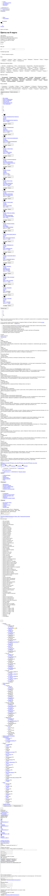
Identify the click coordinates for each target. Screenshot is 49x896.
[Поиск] (1, 13)
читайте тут (17, 323)
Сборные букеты (6, 475)
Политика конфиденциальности (7, 516)
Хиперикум (42, 68)
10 (3, 110)
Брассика (3, 72)
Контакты (5, 5)
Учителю (9, 60)
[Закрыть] (1, 881)
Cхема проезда (21, 468)
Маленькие (10, 710)
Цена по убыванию (7, 100)
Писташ (4, 65)
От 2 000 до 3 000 (12, 674)
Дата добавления (6, 103)
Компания (3, 491)
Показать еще (4, 308)
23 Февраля (34, 86)
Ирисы (29, 67)
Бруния (21, 70)
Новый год (8, 769)
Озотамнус (27, 70)
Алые (9, 686)
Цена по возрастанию (8, 99)
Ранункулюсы (23, 68)
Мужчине (36, 59)
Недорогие (10, 659)
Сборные (10, 625)
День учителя (9, 767)
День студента (43, 88)
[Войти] (1, 15)
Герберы (2, 67)
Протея (45, 70)
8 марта (7, 746)
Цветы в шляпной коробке (9, 735)
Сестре (25, 59)
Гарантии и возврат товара (9, 498)
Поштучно (10, 733)
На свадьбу (10, 663)
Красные (10, 695)
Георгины (9, 70)
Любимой (4, 59)
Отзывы (5, 506)
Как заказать (5, 3)
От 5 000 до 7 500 (12, 678)
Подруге (46, 59)
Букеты (4, 476)
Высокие (10, 703)
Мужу (41, 59)
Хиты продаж (6, 101)
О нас (4, 1)
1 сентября (8, 744)
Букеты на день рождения (8, 488)
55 (8, 729)
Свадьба (31, 88)
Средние (10, 715)
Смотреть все (3, 336)
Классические (11, 656)
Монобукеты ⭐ (12, 628)
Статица (41, 67)
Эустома (36, 68)
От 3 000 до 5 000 (12, 676)
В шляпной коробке (12, 721)
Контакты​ (5, 503)
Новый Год (8, 88)
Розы (16, 65)
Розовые (10, 700)
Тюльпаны (8, 67)
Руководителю (21, 60)
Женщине (30, 59)
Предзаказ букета (17, 805)
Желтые (10, 693)
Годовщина (4, 86)
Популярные (11, 668)
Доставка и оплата (7, 2)
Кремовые (10, 698)
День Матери (25, 87)
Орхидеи (17, 68)
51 (8, 726)
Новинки (10, 666)
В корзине (10, 718)
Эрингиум (15, 69)
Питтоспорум (27, 69)
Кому (4, 782)
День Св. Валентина (10, 762)
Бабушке (20, 59)
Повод (4, 743)
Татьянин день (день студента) (12, 777)
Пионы (14, 67)
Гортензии (10, 635)
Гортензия (3, 68)
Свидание (36, 88)
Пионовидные (11, 712)
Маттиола (33, 70)
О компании (5, 493)
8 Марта (17, 86)
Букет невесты (6, 683)
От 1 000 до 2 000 (12, 671)
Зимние (10, 654)
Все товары (5, 98)
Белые (9, 691)
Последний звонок (16, 88)
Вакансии (5, 496)
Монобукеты (6, 484)
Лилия (41, 69)
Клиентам (3, 500)
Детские (7, 788)
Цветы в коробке (6, 478)
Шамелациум (35, 69)
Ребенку (4, 60)
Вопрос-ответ (6, 507)
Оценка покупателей (7, 102)
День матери (8, 757)
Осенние (10, 661)
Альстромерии (10, 68)
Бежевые (10, 688)
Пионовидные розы (21, 67)
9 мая (22, 86)
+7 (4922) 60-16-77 (6, 471)
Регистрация (6, 18)
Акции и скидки (6, 504)
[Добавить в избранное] (4, 115)
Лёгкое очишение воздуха (7, 54)
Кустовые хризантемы (39, 65)
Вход (4, 17)
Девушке (10, 59)
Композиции (6, 477)
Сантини (21, 69)
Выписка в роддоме (10, 752)
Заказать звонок (22, 471)
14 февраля (27, 86)
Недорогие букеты (7, 485)
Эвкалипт (30, 68)
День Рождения (33, 87)
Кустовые (10, 708)
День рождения (9, 759)
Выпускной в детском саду (15, 87)
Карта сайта (17, 516)
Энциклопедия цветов (25, 516)
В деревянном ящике (10, 740)
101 (9, 731)
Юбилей (2, 90)
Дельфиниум (10, 65)
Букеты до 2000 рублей (8, 486)
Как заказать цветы (7, 502)
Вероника (9, 69)
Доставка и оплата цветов (8, 494)
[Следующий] (2, 338)
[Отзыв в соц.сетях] (5, 463)
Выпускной (4, 87)
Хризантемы (30, 65)
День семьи (41, 87)
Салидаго (39, 70)
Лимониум (15, 70)
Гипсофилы (35, 67)
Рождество (24, 88)
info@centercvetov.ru (6, 470)
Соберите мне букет (8, 805)
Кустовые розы (22, 65)
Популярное (3, 482)
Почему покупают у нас (8, 495)
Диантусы (3, 69)
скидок (42, 322)
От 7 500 (10, 680)
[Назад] (1, 338)
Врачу (14, 60)
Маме (14, 59)
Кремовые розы (9, 72)
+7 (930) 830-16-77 (15, 471)
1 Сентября (11, 86)
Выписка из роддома (42, 86)
